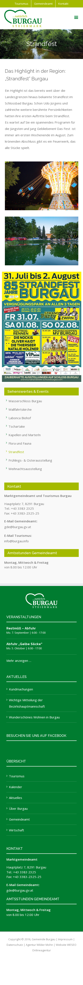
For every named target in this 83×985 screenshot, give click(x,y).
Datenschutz (15, 945)
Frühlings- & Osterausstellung (30, 460)
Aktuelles (15, 798)
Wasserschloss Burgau (25, 401)
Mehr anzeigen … (18, 660)
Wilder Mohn (45, 945)
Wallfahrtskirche (20, 409)
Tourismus (16, 776)
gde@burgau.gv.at (17, 527)
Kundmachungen (21, 689)
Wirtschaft (16, 830)
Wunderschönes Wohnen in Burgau (34, 717)
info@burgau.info (16, 541)
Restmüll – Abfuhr (21, 628)
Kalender (15, 787)
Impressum (65, 939)
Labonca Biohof (20, 418)
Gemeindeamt (19, 819)
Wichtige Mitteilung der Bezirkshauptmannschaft (27, 703)
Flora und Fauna (20, 443)
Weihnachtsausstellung (25, 469)
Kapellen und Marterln (25, 435)
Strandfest (16, 452)
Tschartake (17, 426)
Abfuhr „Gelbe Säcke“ (24, 644)
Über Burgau (18, 808)
